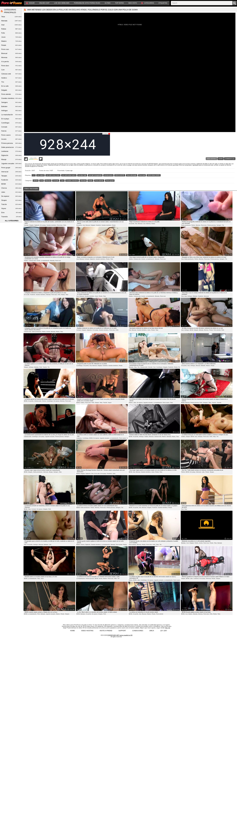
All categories (11, 221)
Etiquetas (163, 3)
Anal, (84, 225)
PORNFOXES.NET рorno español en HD (119, 635)
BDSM (36, 180)
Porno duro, (60, 225)
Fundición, (98, 225)
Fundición (11, 180)
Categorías (149, 3)
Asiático (11, 78)
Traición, (45, 367)
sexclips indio (82, 175)
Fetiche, (193, 225)
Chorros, (44, 401)
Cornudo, (26, 225)
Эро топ (167, 628)
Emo (11, 212)
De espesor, (57, 401)
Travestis (219, 402)
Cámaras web (11, 74)
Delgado (11, 90)
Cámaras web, (32, 260)
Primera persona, (211, 225)
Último (107, 3)
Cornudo (55, 180)
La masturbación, (45, 260)
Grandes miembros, (51, 225)
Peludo (90, 180)
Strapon (11, 200)
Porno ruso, (206, 543)
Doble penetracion (11, 147)
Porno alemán (99, 180)
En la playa (11, 119)
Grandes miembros (72, 180)
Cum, (144, 223)
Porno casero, (166, 402)
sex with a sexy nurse (53, 175)
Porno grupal (110, 180)
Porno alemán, (217, 330)
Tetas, (135, 367)
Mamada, (52, 260)
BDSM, (191, 330)
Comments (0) (230, 158)
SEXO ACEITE (119, 175)
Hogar (32, 3)
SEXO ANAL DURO (153, 175)
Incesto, (38, 260)
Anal (41, 180)
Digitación (11, 155)
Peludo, (108, 259)
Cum (62, 180)
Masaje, (51, 472)
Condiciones (137, 631)
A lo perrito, (79, 225)
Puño (64, 225)
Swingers (66, 436)
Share (220, 158)
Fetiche (11, 131)
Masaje (11, 159)
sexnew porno (108, 175)
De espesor (11, 196)
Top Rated (119, 3)
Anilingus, (189, 296)
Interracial (206, 296)
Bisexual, (88, 225)
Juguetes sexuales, (148, 402)
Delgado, (31, 225)
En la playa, (43, 225)
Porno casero (11, 135)
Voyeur (109, 402)
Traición (11, 204)
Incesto (11, 139)
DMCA (151, 631)
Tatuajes (212, 472)
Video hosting (87, 631)
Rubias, (63, 294)
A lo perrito (11, 61)
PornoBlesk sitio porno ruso (87, 3)
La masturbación (11, 115)
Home (72, 631)
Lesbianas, (79, 438)
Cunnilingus (11, 123)
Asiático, (26, 260)
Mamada (83, 180)
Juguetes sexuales (11, 163)
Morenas (11, 57)
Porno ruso (58, 260)
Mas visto (132, 3)
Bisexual (48, 180)
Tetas (111, 259)
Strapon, (26, 367)
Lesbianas (11, 151)
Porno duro (68, 401)
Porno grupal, (119, 544)
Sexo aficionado (131, 175)
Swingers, (219, 225)
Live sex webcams (61, 3)
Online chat (44, 3)
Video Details (211, 158)
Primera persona (11, 143)
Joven (42, 578)
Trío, (138, 367)
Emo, (92, 473)
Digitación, (37, 225)
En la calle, (27, 294)
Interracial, (46, 472)
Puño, (59, 294)
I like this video (26, 159)
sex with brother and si (69, 175)
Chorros (11, 188)
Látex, (134, 402)
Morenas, (148, 223)
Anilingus (11, 110)
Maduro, (208, 365)
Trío (223, 225)
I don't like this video (41, 159)
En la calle (11, 86)
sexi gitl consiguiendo (95, 175)
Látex (114, 473)
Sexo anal (142, 175)
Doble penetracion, (186, 225)
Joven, (96, 296)
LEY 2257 (163, 631)
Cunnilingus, (79, 365)
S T (34, 175)
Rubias (153, 223)
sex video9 (40, 175)
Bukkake (11, 106)
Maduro (11, 41)
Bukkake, (195, 296)
